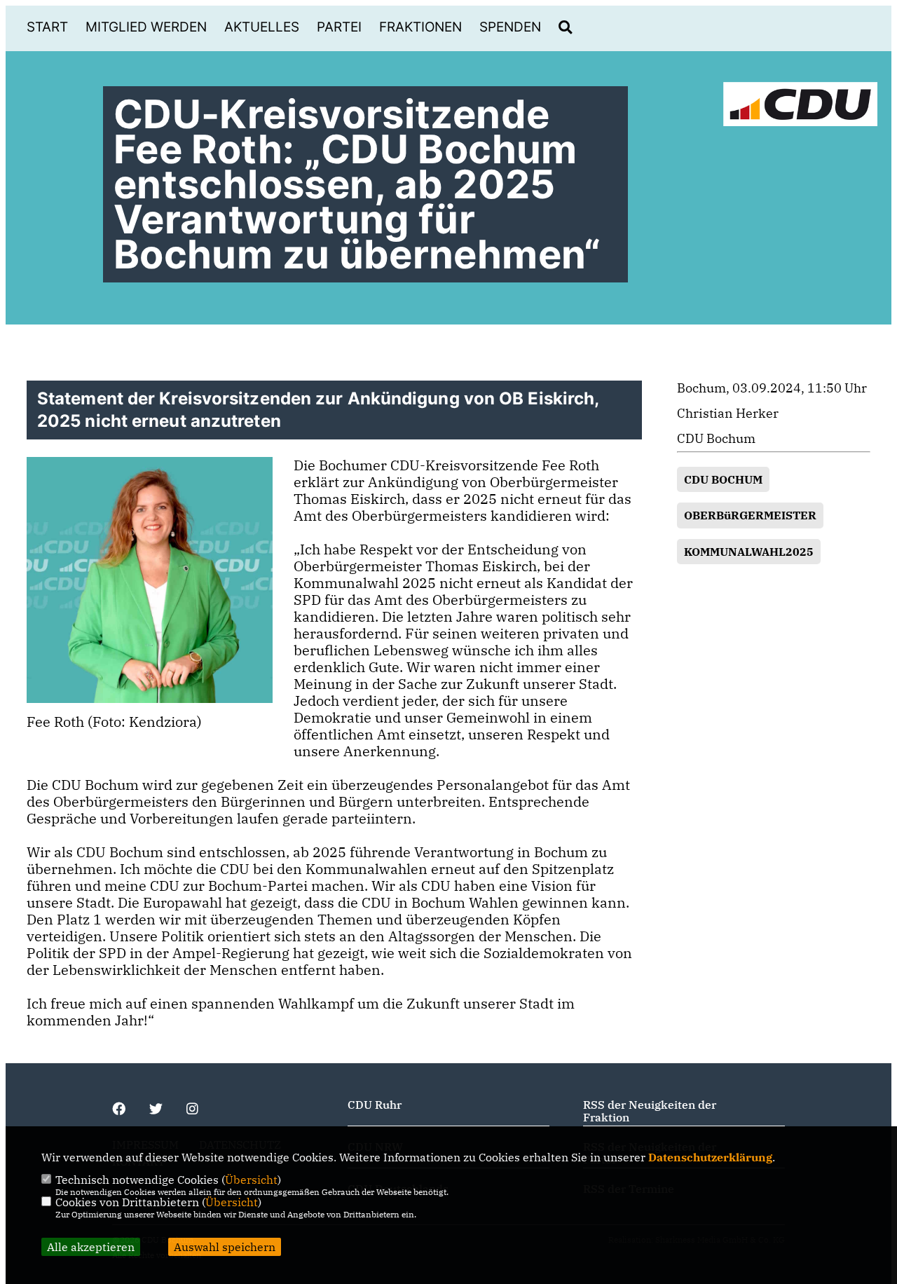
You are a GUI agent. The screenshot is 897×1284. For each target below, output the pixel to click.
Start (47, 27)
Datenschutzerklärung (710, 1157)
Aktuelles (261, 27)
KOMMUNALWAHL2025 (749, 551)
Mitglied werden (146, 27)
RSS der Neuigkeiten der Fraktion (649, 1111)
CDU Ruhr (375, 1105)
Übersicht (251, 1180)
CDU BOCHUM (723, 479)
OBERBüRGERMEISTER (750, 515)
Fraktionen (420, 27)
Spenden (510, 27)
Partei (339, 27)
